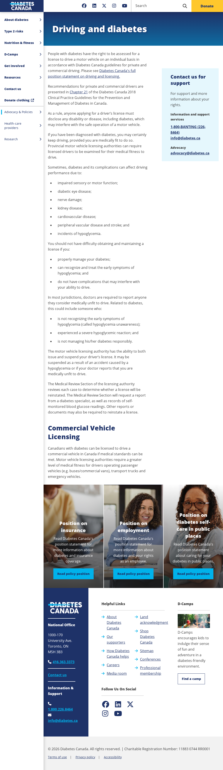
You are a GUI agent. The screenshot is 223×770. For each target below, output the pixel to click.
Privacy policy (85, 757)
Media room (117, 673)
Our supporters (116, 639)
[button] (22, 89)
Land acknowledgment (154, 619)
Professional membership (150, 670)
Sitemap (147, 650)
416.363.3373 (63, 662)
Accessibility (113, 757)
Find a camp (191, 679)
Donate (207, 6)
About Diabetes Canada (114, 622)
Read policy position (75, 574)
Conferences (150, 659)
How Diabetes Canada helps (118, 653)
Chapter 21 (79, 92)
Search (141, 5)
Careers (113, 665)
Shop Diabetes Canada (147, 637)
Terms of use (57, 757)
